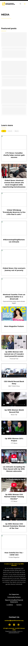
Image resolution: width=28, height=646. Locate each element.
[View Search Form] (20, 3)
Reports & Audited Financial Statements (14, 601)
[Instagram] (14, 625)
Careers (19, 605)
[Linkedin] (18, 625)
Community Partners (14, 597)
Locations (10, 605)
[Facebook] (10, 625)
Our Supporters (14, 594)
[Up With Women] (8, 4)
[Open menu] (24, 4)
